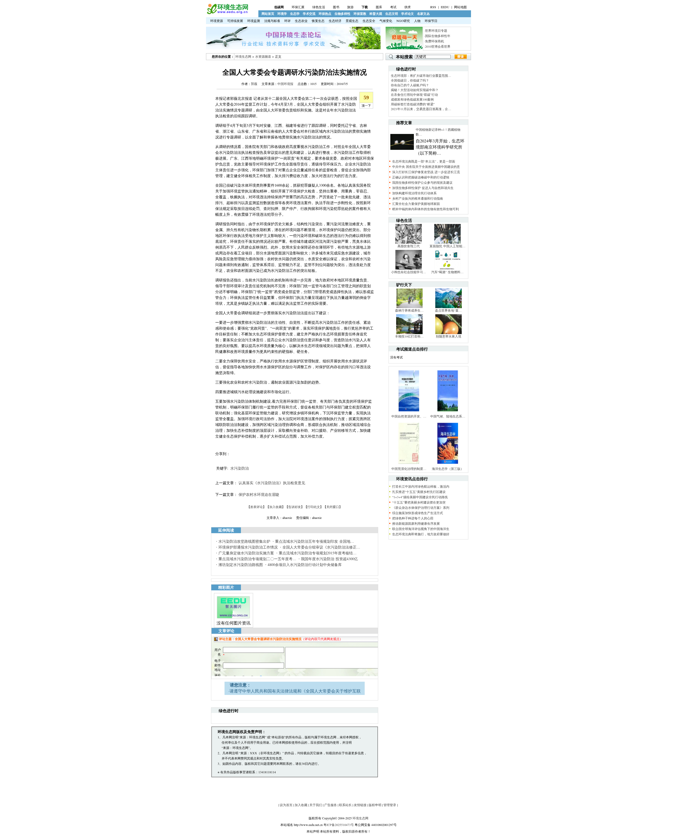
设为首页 (286, 805)
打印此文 (313, 507)
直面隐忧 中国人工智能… (447, 246)
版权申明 (375, 805)
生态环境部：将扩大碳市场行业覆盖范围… (421, 75)
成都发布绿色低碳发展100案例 (412, 99)
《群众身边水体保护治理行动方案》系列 (420, 507)
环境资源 (216, 21)
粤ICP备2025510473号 (338, 825)
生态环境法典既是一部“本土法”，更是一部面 (423, 161)
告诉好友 (294, 507)
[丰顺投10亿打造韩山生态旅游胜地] (409, 333)
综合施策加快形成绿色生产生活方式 (417, 513)
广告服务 (330, 805)
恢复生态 (318, 21)
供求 (407, 7)
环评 (287, 21)
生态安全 (369, 21)
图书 (336, 7)
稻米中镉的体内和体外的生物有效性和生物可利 (425, 209)
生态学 (295, 13)
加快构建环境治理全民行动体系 (414, 193)
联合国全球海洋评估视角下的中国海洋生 (420, 529)
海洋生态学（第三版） (448, 468)
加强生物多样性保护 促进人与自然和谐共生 (423, 188)
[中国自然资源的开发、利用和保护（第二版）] (409, 413)
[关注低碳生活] (404, 48)
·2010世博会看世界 (437, 46)
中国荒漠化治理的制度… (408, 468)
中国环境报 (285, 84)
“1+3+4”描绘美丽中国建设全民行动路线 (420, 497)
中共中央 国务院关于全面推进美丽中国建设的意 (426, 166)
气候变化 (385, 21)
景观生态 (352, 21)
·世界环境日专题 (435, 30)
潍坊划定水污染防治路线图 (240, 564)
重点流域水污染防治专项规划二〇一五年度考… (257, 558)
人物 (417, 21)
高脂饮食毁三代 (408, 246)
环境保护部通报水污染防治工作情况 (248, 547)
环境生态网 (243, 56)
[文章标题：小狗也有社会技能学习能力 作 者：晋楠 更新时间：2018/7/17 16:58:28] (408, 268)
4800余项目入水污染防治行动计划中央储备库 (305, 564)
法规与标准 (272, 21)
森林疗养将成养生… (409, 310)
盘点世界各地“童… (448, 310)
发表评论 (256, 507)
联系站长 (345, 805)
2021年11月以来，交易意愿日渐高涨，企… (421, 109)
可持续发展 (235, 21)
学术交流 (309, 13)
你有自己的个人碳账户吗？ (410, 85)
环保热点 (325, 13)
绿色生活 (318, 7)
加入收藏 (275, 507)
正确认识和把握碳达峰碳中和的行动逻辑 (420, 177)
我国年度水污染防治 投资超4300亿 (329, 558)
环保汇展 (298, 7)
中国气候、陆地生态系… (447, 416)
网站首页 (268, 13)
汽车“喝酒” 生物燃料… (447, 272)
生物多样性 (342, 13)
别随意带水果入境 (448, 336)
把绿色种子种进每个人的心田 (412, 518)
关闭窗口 (332, 507)
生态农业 (301, 21)
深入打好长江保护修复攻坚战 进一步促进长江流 (426, 172)
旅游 (350, 7)
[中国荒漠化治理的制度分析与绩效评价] (409, 465)
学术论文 (407, 13)
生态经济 (335, 21)
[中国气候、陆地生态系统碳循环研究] (448, 413)
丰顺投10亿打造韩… (409, 336)
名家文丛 (423, 13)
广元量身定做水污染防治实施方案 (246, 552)
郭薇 (254, 84)
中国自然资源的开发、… (408, 416)
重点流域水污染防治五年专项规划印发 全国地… (314, 541)
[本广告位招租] (293, 48)
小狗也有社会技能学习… (408, 272)
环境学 (282, 13)
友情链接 (360, 805)
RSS (433, 7)
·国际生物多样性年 (437, 36)
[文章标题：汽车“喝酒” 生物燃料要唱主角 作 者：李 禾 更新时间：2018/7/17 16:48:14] (447, 268)
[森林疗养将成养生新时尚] (409, 307)
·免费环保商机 (434, 41)
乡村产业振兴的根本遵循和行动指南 (417, 198)
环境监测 (253, 21)
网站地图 (460, 7)
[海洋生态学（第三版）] (448, 465)
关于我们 (315, 805)
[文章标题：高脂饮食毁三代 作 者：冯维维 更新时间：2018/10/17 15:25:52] (408, 242)
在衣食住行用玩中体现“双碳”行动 (414, 94)
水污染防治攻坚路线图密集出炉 (244, 541)
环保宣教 (360, 13)
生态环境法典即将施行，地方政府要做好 (420, 534)
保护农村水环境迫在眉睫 (259, 494)
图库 (379, 7)
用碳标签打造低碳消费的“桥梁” (413, 104)
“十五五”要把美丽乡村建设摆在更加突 (419, 502)
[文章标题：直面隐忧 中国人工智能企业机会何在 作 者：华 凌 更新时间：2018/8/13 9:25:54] (447, 242)
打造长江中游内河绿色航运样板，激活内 (420, 486)
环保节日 (431, 21)
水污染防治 (239, 468)
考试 (393, 7)
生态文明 (391, 13)
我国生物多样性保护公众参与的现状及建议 (422, 182)
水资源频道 (263, 56)
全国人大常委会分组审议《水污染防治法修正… (321, 547)
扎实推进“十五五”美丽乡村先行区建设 (419, 491)
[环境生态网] (227, 13)
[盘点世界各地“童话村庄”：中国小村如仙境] (448, 307)
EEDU (445, 7)
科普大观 (375, 13)
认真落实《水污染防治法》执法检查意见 (272, 482)
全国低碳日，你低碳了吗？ (410, 80)
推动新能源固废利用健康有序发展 (416, 523)
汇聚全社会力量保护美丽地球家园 (416, 203)
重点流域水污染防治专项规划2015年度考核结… (317, 552)
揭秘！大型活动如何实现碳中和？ (414, 90)
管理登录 (389, 805)
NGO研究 (403, 21)
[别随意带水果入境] (448, 333)
